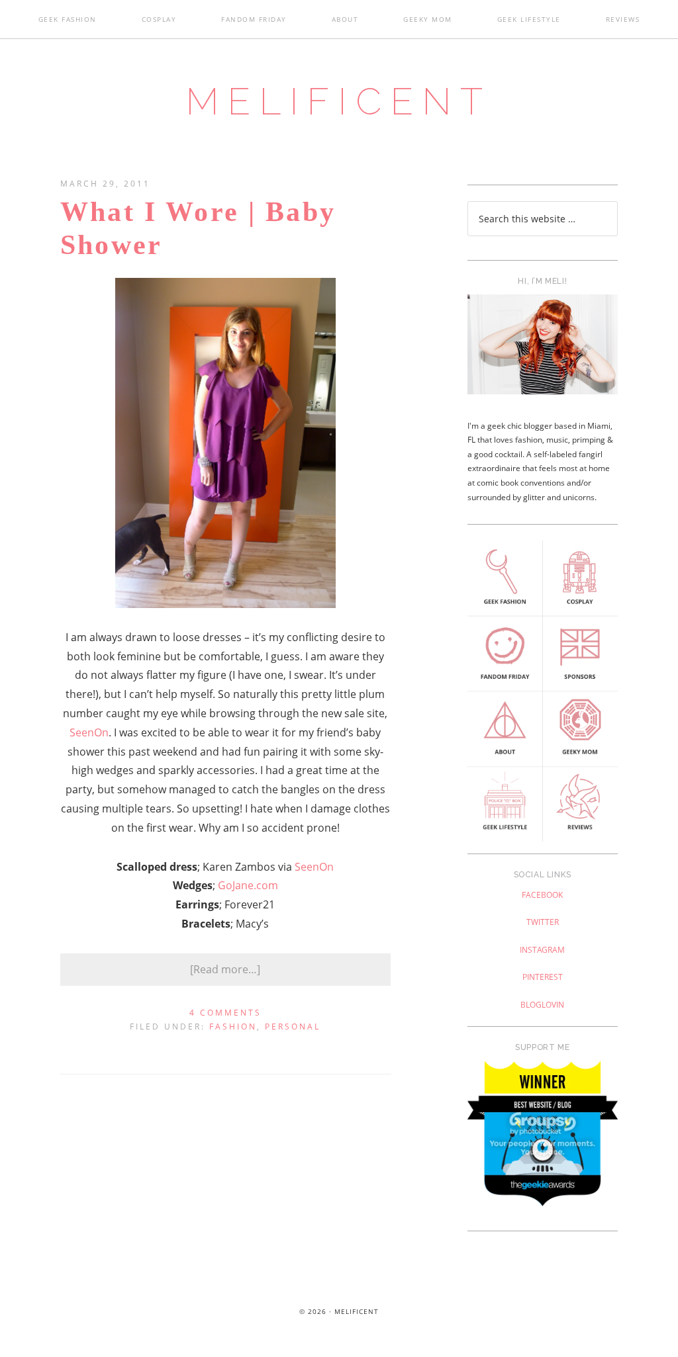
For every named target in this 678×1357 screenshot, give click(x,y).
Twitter (542, 922)
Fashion (233, 1026)
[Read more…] (225, 969)
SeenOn (89, 732)
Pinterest (542, 977)
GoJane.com (248, 885)
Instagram (542, 949)
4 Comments (225, 1012)
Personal (292, 1026)
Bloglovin (542, 1004)
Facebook (542, 894)
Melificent (339, 101)
